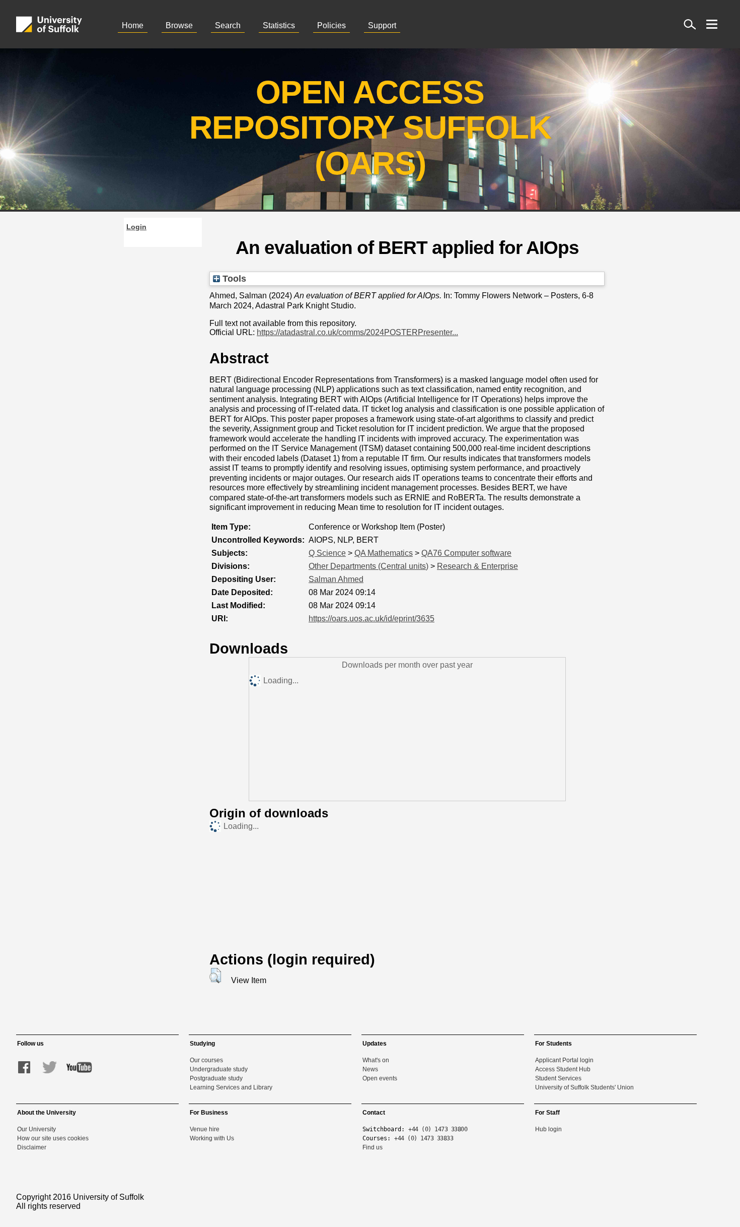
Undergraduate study (219, 1069)
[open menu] (712, 24)
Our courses (206, 1060)
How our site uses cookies (53, 1138)
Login (136, 227)
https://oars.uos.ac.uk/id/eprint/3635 (371, 618)
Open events (379, 1078)
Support (382, 25)
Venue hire (204, 1129)
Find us (372, 1147)
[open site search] (690, 24)
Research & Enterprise (477, 566)
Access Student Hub (562, 1069)
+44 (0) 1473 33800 (437, 1129)
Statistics (279, 25)
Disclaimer (31, 1147)
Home (132, 25)
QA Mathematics (383, 553)
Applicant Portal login (564, 1060)
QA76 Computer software (466, 553)
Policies (331, 25)
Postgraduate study (216, 1078)
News (370, 1069)
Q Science (327, 553)
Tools (233, 278)
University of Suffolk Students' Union (584, 1087)
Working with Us (212, 1138)
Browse (179, 25)
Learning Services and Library (231, 1087)
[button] (215, 975)
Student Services (558, 1078)
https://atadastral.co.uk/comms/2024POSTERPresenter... (357, 332)
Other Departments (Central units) (368, 566)
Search (228, 25)
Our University (36, 1129)
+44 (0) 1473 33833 (423, 1138)
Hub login (548, 1129)
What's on (375, 1060)
